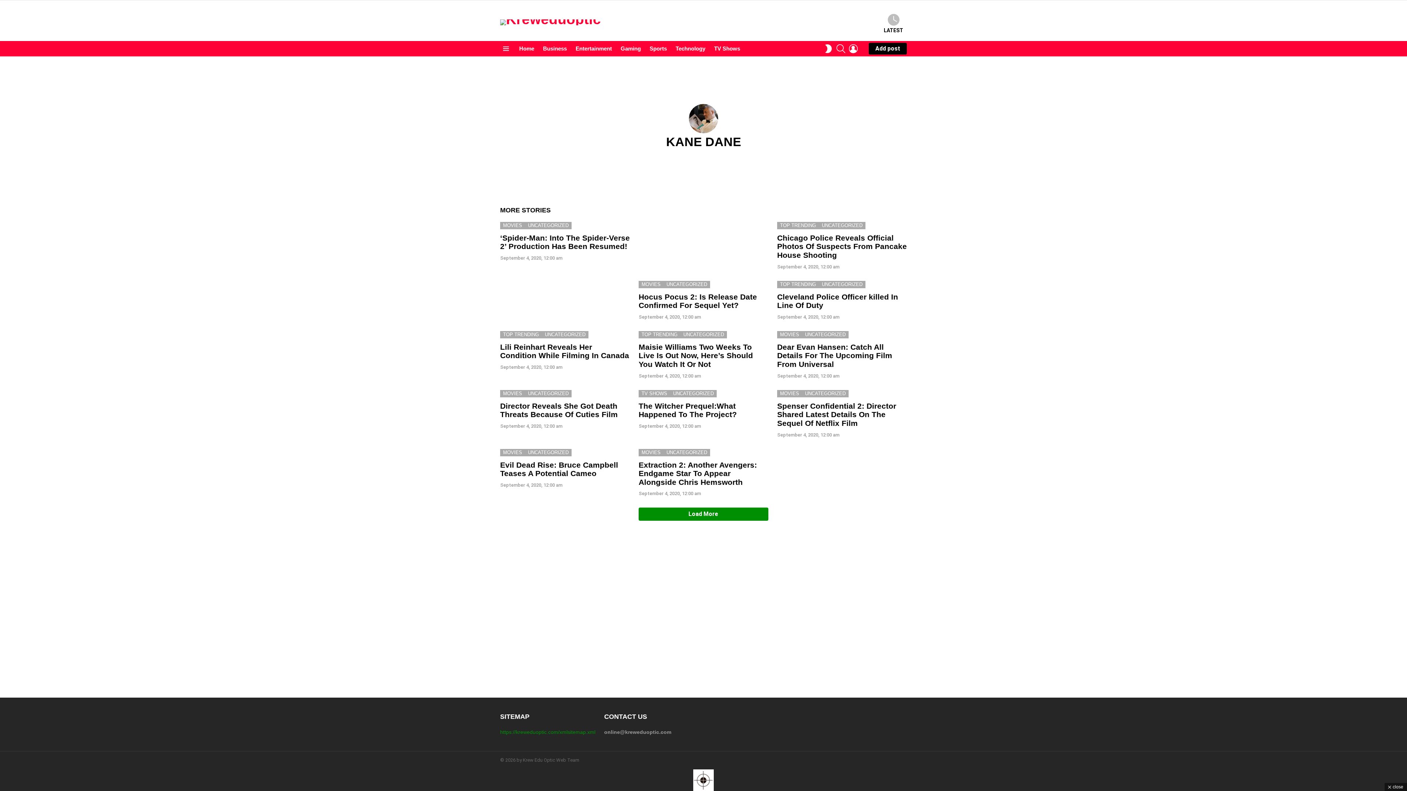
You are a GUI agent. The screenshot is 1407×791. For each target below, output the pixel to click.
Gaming (631, 48)
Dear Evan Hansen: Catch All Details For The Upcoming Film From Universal (834, 355)
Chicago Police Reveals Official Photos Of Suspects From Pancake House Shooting (842, 246)
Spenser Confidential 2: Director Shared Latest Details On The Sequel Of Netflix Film (836, 414)
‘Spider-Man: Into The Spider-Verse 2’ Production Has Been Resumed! (565, 242)
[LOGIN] (853, 48)
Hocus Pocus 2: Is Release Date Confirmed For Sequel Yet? (698, 301)
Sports (658, 48)
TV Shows (727, 48)
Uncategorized (548, 225)
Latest (893, 30)
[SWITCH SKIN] (828, 48)
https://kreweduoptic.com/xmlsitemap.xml (547, 732)
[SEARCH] (841, 48)
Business (555, 48)
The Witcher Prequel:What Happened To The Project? (688, 410)
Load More (703, 513)
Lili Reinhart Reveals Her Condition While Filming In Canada (564, 351)
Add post (887, 48)
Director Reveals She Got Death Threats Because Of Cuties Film (559, 410)
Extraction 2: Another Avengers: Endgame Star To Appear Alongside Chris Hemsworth (698, 473)
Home (526, 48)
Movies (512, 225)
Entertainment (594, 48)
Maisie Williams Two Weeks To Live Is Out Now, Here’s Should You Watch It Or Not (696, 355)
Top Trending (798, 225)
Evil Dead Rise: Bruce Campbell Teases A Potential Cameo (559, 469)
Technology (690, 48)
